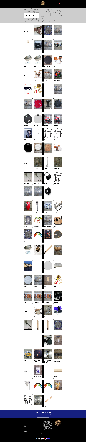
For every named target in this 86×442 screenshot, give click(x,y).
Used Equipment (47, 371)
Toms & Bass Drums (27, 371)
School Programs (26, 427)
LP (24, 212)
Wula (55, 391)
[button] (24, 3)
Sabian (35, 286)
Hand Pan (26, 163)
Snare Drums (26, 302)
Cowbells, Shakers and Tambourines (37, 95)
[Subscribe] (48, 417)
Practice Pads (56, 240)
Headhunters (26, 183)
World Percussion (37, 391)
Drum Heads (36, 125)
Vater (55, 376)
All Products (56, 36)
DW (34, 139)
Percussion (36, 240)
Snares (25, 311)
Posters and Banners (47, 240)
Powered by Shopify (45, 439)
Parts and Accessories (26, 241)
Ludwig (35, 212)
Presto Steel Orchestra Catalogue (27, 256)
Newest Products (47, 226)
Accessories (46, 36)
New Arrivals (36, 226)
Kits (54, 192)
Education (25, 426)
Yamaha (25, 406)
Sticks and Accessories (56, 331)
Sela (45, 286)
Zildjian (35, 406)
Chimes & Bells (46, 80)
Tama (45, 346)
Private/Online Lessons (36, 256)
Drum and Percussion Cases (57, 110)
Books (25, 66)
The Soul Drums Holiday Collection (57, 361)
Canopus (35, 80)
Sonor (35, 316)
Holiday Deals (56, 183)
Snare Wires (56, 302)
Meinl (25, 226)
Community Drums (57, 80)
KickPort (45, 197)
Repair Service (35, 425)
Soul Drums (42, 439)
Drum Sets (46, 125)
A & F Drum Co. (26, 31)
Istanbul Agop (26, 197)
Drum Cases (26, 125)
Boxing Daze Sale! (47, 66)
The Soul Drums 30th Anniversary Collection (47, 361)
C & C (55, 66)
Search (24, 421)
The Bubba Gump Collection (37, 361)
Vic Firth (25, 391)
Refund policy (25, 431)
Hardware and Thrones (56, 169)
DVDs (25, 139)
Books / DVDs (36, 66)
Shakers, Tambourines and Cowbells (57, 287)
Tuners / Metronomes (37, 376)
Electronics (46, 139)
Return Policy (35, 421)
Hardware (36, 168)
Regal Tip (35, 266)
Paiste (55, 226)
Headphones (46, 183)
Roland (25, 286)
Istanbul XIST (36, 197)
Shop (24, 425)
